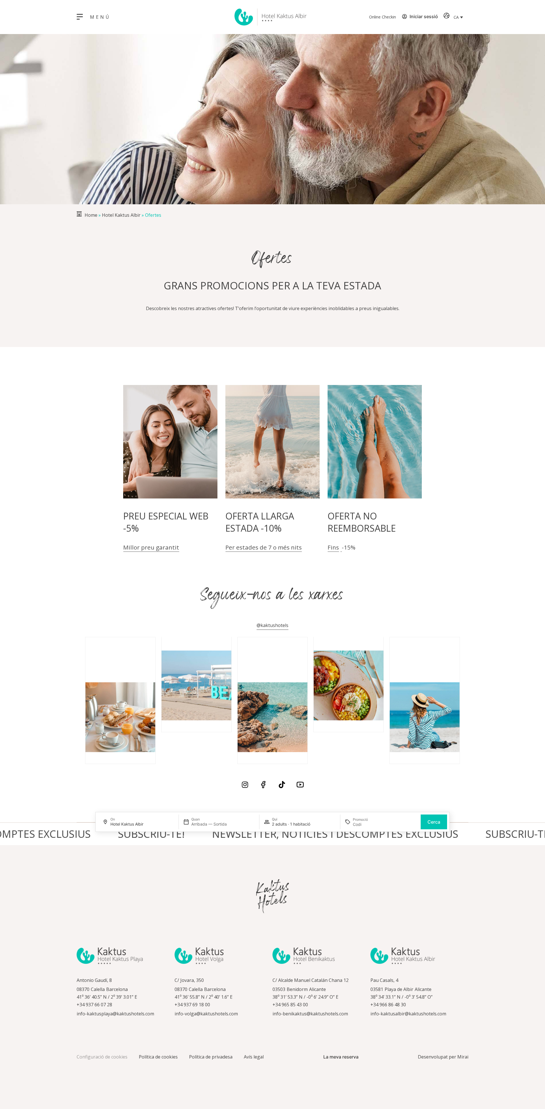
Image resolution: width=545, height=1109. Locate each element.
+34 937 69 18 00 (192, 1004)
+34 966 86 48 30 (388, 1004)
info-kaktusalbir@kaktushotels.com (408, 1014)
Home (91, 215)
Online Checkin (382, 17)
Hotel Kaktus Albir (121, 215)
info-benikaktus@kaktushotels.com (310, 1014)
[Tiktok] (281, 784)
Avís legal (254, 1057)
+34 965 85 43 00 (290, 1004)
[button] (458, 17)
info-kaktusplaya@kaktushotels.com (115, 1014)
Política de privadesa (210, 1057)
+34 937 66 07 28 (94, 1004)
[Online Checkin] (362, 17)
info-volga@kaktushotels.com (206, 1014)
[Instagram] (244, 784)
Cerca (433, 822)
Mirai (462, 1057)
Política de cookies (158, 1057)
